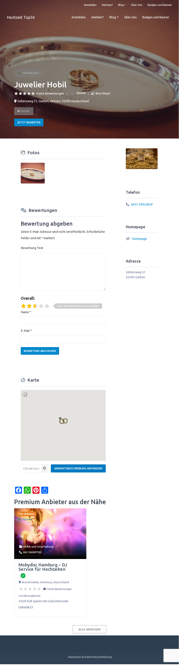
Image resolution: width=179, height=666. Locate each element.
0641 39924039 (142, 204)
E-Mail (26, 330)
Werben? (107, 4)
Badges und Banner (160, 4)
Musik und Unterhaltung (38, 546)
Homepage (139, 238)
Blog (121, 4)
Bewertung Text (32, 248)
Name (26, 312)
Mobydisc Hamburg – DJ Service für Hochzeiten (43, 567)
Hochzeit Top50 (21, 17)
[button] (63, 420)
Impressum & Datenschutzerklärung (90, 657)
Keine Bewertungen (50, 93)
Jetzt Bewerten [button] (28, 122)
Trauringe (31, 73)
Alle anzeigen (89, 629)
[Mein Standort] (44, 468)
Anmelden (90, 4)
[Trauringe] (19, 73)
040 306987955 (32, 552)
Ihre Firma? (103, 93)
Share (25, 111)
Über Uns (136, 4)
